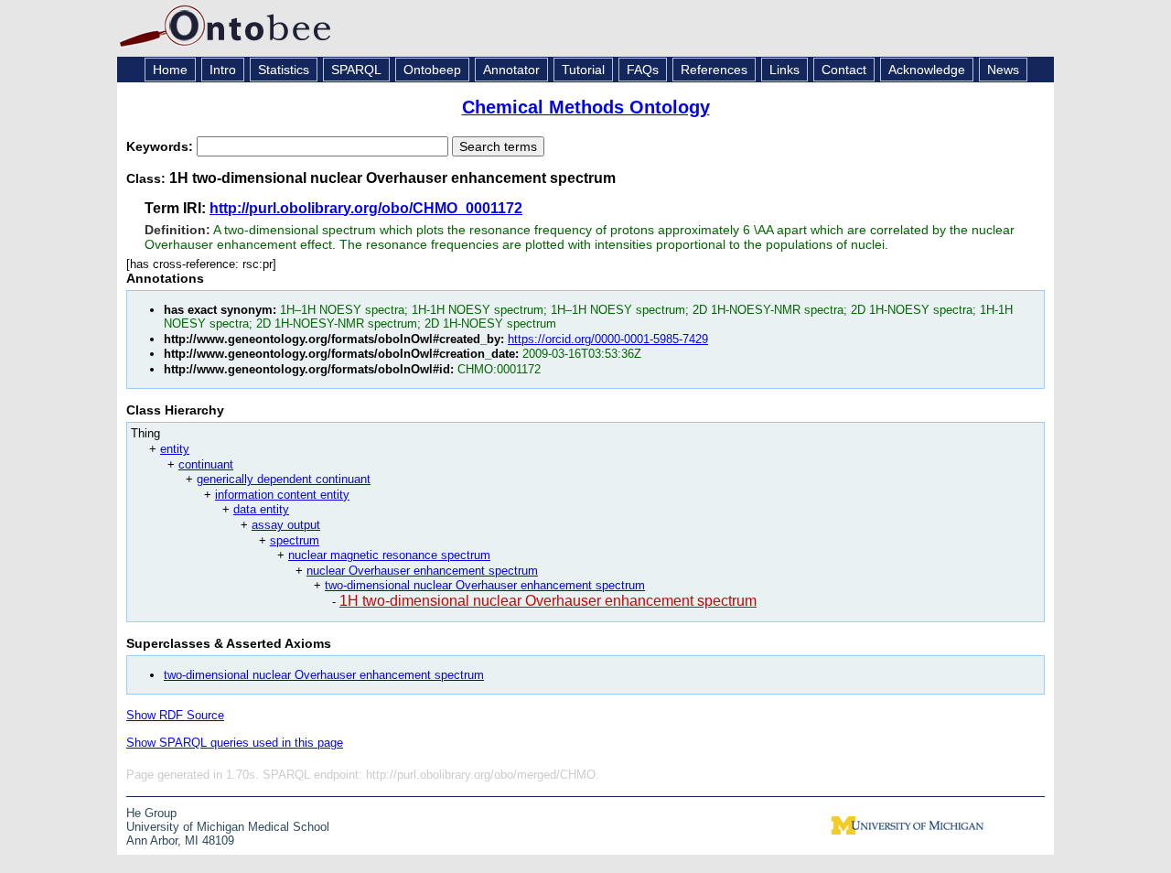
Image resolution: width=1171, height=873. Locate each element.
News (1003, 69)
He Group (151, 813)
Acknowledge (926, 69)
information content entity (282, 494)
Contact (844, 69)
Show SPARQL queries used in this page (234, 742)
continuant (205, 464)
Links (784, 69)
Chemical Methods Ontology (586, 107)
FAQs (643, 69)
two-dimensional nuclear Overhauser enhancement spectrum (485, 585)
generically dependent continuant (284, 479)
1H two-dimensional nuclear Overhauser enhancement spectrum (548, 601)
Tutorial (583, 69)
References (714, 69)
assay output (286, 525)
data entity (261, 509)
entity (174, 449)
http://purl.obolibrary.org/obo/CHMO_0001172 (365, 208)
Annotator (511, 69)
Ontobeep (432, 69)
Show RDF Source (175, 715)
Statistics (283, 69)
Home (170, 69)
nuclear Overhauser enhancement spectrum (422, 570)
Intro (222, 69)
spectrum (294, 540)
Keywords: (161, 146)
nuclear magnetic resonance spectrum (389, 555)
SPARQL (356, 69)
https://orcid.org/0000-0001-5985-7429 (608, 339)
